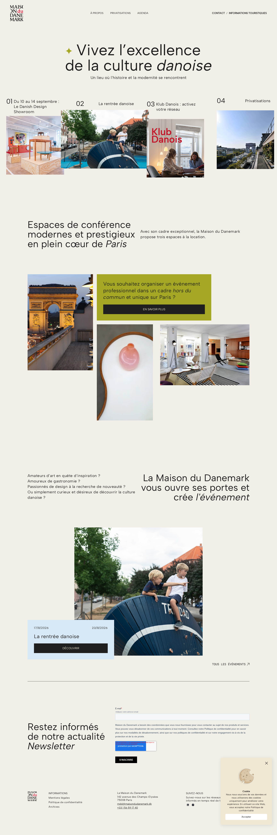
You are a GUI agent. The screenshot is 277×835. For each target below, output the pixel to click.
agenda (142, 13)
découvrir (71, 648)
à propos (97, 13)
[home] (16, 13)
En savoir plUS (154, 309)
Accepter (246, 816)
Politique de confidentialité (251, 809)
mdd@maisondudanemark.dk (134, 803)
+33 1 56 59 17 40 (127, 807)
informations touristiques (248, 13)
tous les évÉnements (229, 664)
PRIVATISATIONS (120, 13)
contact (218, 13)
